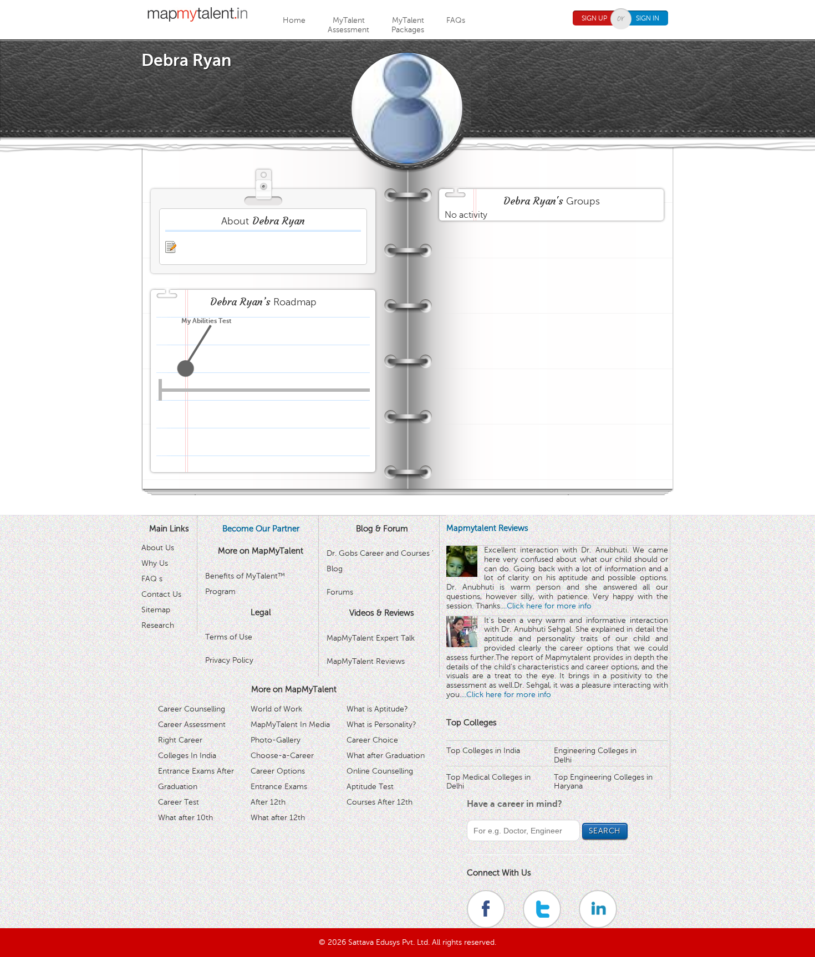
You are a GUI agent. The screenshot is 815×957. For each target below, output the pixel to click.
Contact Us (161, 594)
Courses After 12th (379, 802)
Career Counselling (191, 709)
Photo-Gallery (275, 740)
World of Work (276, 709)
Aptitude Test (370, 786)
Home (294, 20)
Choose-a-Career (282, 755)
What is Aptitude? (377, 709)
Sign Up (594, 18)
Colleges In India (187, 755)
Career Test (178, 802)
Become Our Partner (260, 528)
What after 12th (278, 817)
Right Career (180, 740)
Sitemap (155, 610)
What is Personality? (381, 724)
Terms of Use (228, 637)
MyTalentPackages (407, 25)
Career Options (278, 771)
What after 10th (185, 817)
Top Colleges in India (483, 750)
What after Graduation (386, 755)
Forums (340, 592)
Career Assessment (192, 724)
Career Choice (372, 740)
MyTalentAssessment (348, 25)
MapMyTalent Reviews (366, 661)
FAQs (455, 20)
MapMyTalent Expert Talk (371, 638)
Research (157, 625)
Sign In (647, 18)
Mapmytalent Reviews (487, 528)
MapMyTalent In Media (290, 724)
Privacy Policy (229, 660)
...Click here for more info (547, 606)
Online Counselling (380, 771)
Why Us (154, 563)
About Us (157, 548)
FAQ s (151, 579)
